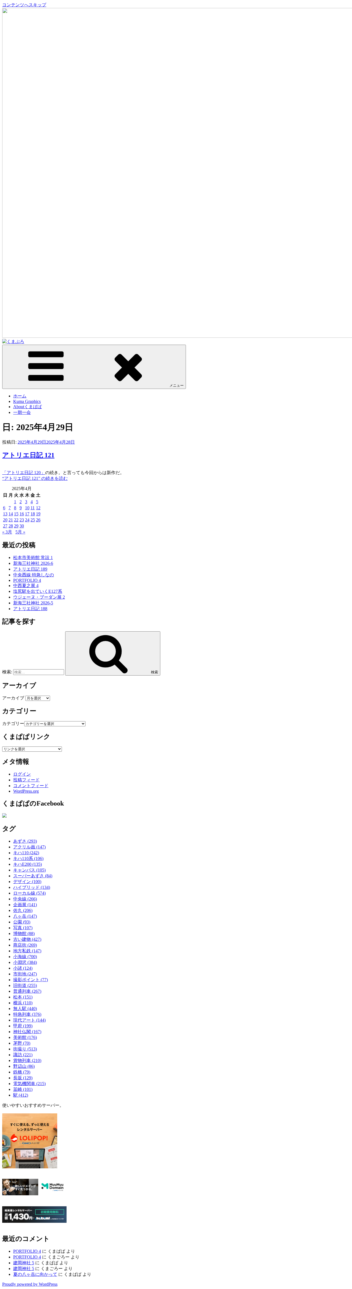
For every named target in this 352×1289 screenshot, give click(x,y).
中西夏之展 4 (25, 585)
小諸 (22, 968)
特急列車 (27, 1014)
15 (16, 513)
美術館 (25, 1037)
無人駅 (25, 1008)
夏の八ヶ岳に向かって (35, 1274)
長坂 (22, 1077)
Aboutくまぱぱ (27, 406)
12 (38, 507)
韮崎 (22, 1089)
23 (22, 520)
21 (11, 520)
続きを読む (35, 478)
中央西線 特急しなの (33, 574)
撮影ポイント (30, 979)
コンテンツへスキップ (24, 4)
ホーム (19, 396)
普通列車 (27, 991)
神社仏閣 (27, 1031)
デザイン (27, 881)
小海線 (25, 956)
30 (22, 526)
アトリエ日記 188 (30, 608)
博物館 (24, 933)
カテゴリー (13, 723)
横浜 (22, 1002)
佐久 (22, 910)
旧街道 (25, 985)
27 (5, 526)
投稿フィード (26, 780)
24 (27, 520)
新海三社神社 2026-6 (33, 563)
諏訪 (22, 1054)
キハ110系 (28, 858)
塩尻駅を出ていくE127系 (37, 591)
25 (33, 520)
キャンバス (29, 870)
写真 (22, 927)
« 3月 (7, 532)
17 (27, 513)
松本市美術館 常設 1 (33, 557)
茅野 (21, 1043)
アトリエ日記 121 (28, 455)
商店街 (25, 945)
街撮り (25, 1049)
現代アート (29, 1020)
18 (33, 513)
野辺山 (24, 1066)
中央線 (25, 899)
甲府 (22, 1026)
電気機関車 (29, 1083)
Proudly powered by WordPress (29, 1284)
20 (5, 520)
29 (16, 526)
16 (22, 513)
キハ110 (26, 852)
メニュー (176, 385)
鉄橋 (21, 1072)
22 (16, 520)
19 (38, 513)
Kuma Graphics (27, 401)
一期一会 (22, 412)
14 (11, 513)
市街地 (25, 974)
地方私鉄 (27, 950)
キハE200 (27, 864)
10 (27, 507)
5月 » (20, 532)
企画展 (25, 904)
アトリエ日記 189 (30, 569)
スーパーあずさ (32, 875)
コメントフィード (30, 785)
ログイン (22, 774)
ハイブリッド (31, 887)
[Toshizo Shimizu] (4, 816)
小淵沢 (25, 962)
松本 (22, 997)
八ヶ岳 (25, 916)
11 (33, 507)
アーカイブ (13, 698)
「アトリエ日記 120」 (23, 472)
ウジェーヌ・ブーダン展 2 (39, 597)
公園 (21, 922)
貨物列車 (27, 1060)
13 (5, 513)
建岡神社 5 (23, 1262)
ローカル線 (29, 893)
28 (11, 526)
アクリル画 (29, 847)
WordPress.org (26, 791)
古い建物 (27, 939)
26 (38, 520)
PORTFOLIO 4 (27, 580)
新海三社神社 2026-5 (33, 603)
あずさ (25, 841)
